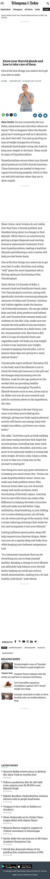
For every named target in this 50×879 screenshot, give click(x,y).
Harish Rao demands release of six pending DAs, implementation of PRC (23, 850)
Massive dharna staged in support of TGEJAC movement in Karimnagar (22, 829)
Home (3, 15)
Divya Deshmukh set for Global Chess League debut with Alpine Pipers (23, 818)
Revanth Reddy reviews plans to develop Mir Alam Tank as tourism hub (24, 773)
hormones (41, 647)
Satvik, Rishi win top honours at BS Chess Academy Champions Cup (25, 840)
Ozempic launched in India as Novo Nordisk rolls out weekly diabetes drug (31, 697)
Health (9, 15)
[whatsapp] (3, 114)
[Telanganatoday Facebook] (15, 641)
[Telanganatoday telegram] (35, 641)
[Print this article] (45, 115)
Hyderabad (6, 9)
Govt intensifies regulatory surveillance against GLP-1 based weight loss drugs (29, 685)
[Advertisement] (25, 610)
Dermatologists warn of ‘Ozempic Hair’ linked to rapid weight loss (30, 666)
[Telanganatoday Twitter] (19, 641)
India (37, 9)
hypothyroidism (7, 653)
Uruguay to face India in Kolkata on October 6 (22, 808)
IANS (5, 81)
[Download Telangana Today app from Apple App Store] (35, 115)
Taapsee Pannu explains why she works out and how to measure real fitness (23, 675)
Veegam (35, 874)
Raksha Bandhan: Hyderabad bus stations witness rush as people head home (25, 797)
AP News (29, 9)
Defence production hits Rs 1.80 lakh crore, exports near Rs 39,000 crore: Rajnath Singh (22, 785)
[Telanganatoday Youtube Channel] (23, 641)
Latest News (9, 765)
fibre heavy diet (30, 647)
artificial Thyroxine (15, 647)
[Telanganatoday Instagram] (27, 641)
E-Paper (46, 9)
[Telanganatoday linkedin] (31, 641)
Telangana (17, 9)
